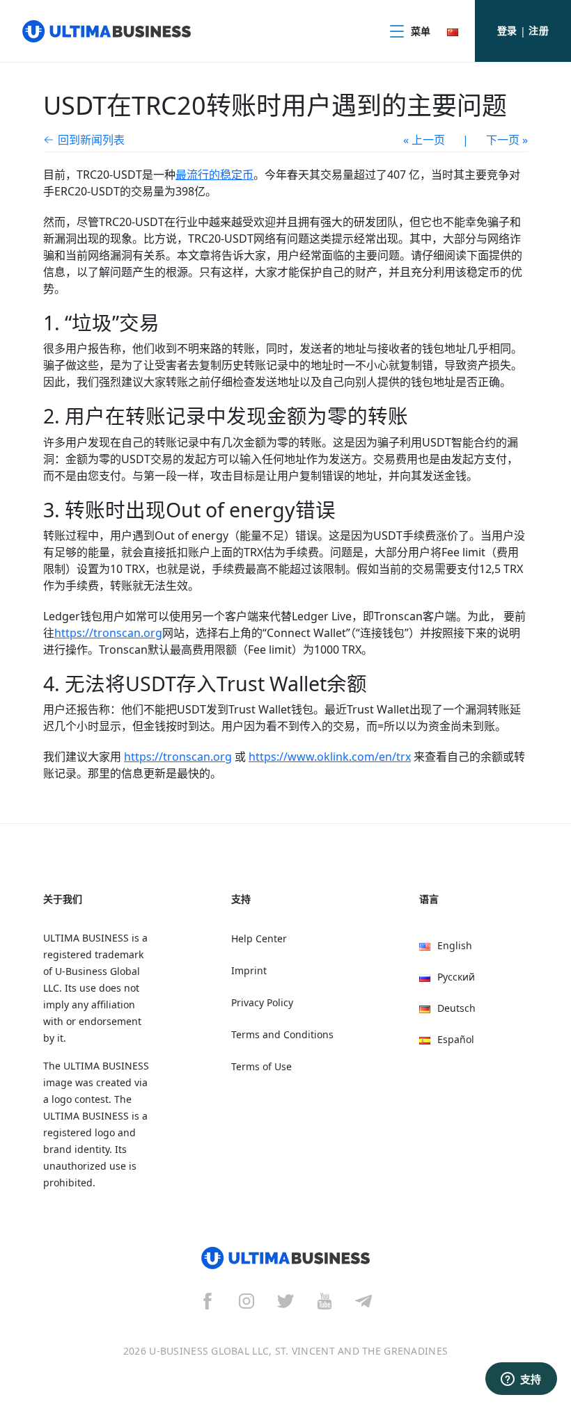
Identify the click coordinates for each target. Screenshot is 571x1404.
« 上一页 (424, 139)
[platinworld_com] (363, 1300)
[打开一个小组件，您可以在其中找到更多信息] (521, 1379)
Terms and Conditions (282, 1034)
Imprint (249, 970)
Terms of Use (261, 1066)
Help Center (259, 938)
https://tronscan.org (108, 632)
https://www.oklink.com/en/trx (330, 756)
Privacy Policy (262, 1002)
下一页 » (507, 139)
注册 (539, 30)
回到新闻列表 (91, 139)
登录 (507, 30)
